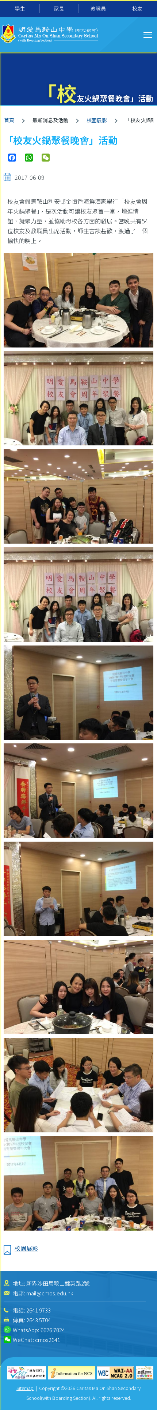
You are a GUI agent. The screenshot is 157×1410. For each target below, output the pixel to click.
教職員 (98, 8)
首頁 (9, 120)
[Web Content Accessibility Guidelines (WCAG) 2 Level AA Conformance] (115, 1373)
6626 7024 (53, 1330)
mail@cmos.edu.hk (49, 1293)
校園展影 (97, 120)
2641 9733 (38, 1310)
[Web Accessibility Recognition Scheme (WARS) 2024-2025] (144, 1373)
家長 (59, 8)
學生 (20, 8)
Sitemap (25, 1388)
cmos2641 (47, 1339)
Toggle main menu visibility (148, 34)
